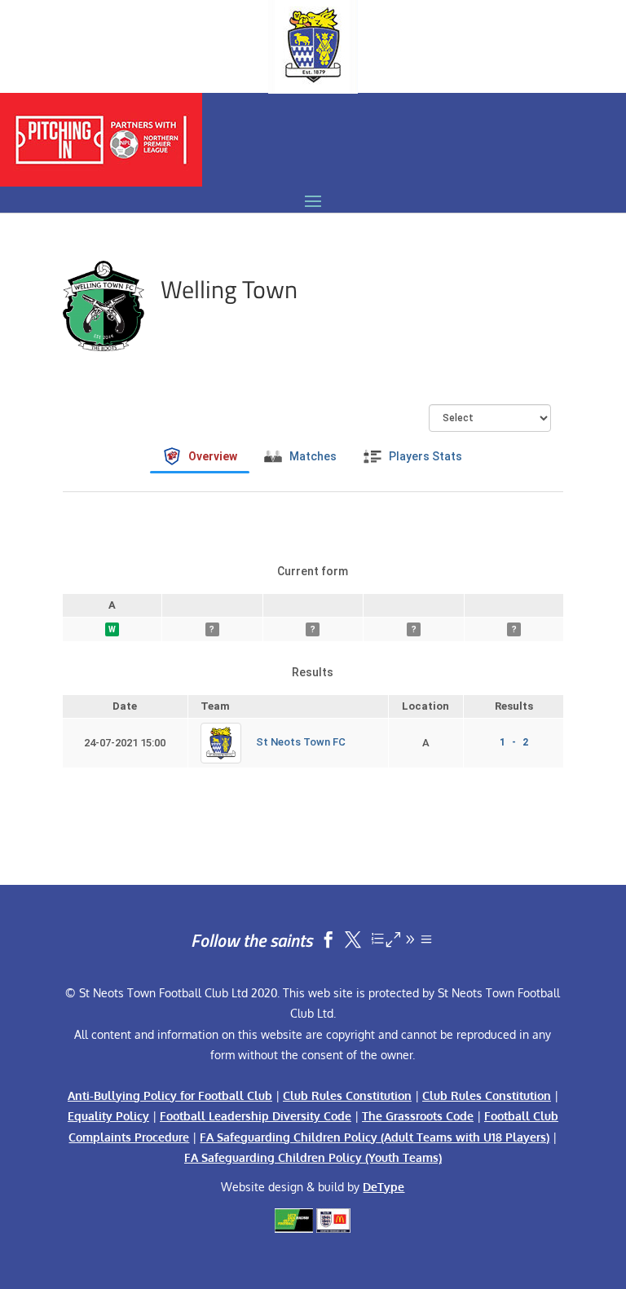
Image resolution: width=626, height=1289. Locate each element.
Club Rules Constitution (347, 1095)
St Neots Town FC (301, 743)
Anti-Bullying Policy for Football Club (170, 1095)
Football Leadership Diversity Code (255, 1116)
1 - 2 (514, 742)
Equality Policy (108, 1116)
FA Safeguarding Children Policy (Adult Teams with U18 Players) (374, 1137)
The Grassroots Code (418, 1116)
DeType (383, 1187)
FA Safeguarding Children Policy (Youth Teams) (313, 1157)
